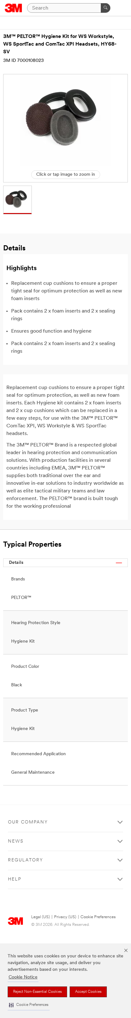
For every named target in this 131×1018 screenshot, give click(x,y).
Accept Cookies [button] (88, 992)
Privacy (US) (65, 917)
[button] (29, 1005)
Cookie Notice (23, 977)
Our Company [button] (28, 822)
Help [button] (14, 879)
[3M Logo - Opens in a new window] (13, 8)
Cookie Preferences (98, 917)
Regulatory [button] (25, 860)
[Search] (105, 8)
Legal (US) (40, 917)
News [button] (16, 841)
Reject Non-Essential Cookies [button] (37, 992)
